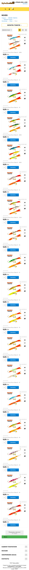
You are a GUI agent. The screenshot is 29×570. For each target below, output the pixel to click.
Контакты (25, 3)
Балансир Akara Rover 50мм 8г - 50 (11, 245)
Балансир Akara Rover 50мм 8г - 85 (11, 410)
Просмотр (25, 37)
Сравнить (25, 43)
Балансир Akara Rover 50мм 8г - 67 (11, 382)
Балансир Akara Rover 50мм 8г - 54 (11, 492)
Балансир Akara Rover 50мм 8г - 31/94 (12, 217)
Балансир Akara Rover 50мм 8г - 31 (11, 190)
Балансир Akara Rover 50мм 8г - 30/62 (12, 162)
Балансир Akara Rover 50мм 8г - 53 (11, 465)
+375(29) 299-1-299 (21, 2)
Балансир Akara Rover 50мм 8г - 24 (11, 80)
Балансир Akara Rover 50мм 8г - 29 (11, 107)
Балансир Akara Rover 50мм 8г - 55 (11, 327)
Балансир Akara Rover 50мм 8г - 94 (11, 437)
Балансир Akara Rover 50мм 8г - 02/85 (12, 52)
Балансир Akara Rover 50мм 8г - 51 (11, 272)
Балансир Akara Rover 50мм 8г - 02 (11, 520)
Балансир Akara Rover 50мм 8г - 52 (11, 300)
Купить (14, 57)
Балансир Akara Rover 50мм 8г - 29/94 (12, 135)
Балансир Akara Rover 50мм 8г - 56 (11, 355)
